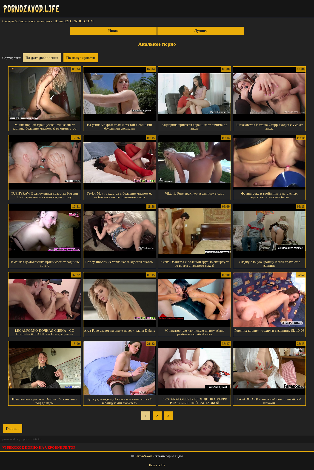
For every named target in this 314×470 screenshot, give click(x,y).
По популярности (80, 58)
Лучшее (200, 31)
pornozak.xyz (12, 439)
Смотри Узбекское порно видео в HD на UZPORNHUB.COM (48, 21)
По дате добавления (42, 58)
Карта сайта (157, 465)
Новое (113, 31)
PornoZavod (143, 456)
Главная (13, 428)
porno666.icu (32, 439)
